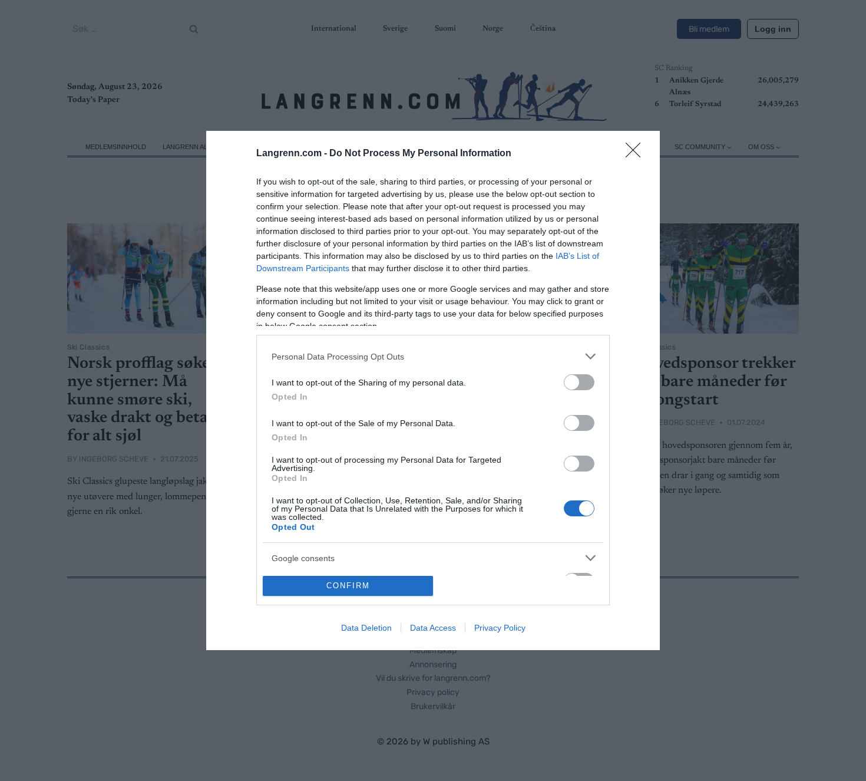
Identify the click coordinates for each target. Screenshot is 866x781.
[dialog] (433, 390)
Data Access (433, 627)
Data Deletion (366, 627)
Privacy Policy (499, 627)
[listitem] (433, 356)
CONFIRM (348, 585)
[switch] (579, 382)
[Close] (637, 154)
